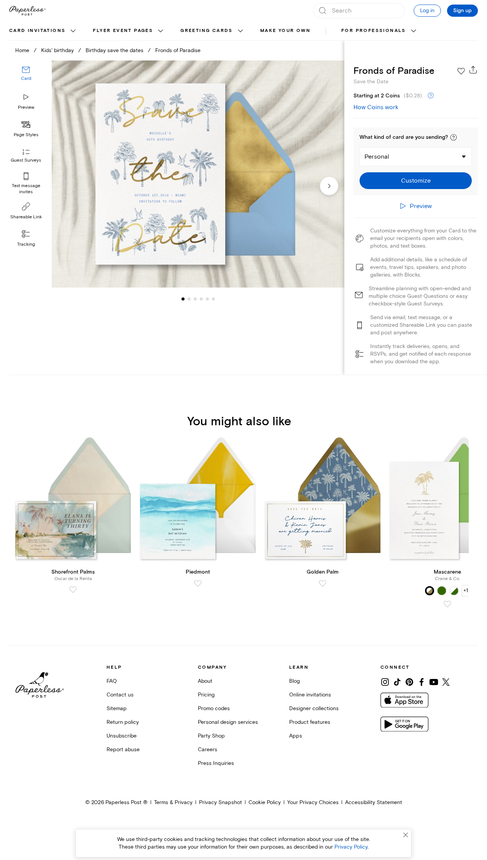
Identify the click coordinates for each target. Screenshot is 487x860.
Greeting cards (206, 30)
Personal (376, 157)
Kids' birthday (57, 50)
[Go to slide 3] (189, 298)
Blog (294, 681)
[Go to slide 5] (201, 298)
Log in (427, 10)
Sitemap (117, 708)
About (205, 681)
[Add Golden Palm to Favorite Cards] (322, 583)
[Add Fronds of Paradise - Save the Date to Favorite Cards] (461, 71)
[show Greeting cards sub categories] (240, 31)
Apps (295, 736)
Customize (416, 180)
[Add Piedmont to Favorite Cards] (197, 583)
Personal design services (228, 722)
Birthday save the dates (114, 50)
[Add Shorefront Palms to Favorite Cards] (73, 589)
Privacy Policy (351, 847)
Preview (26, 107)
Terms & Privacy (173, 802)
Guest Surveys (26, 161)
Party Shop (211, 736)
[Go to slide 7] (213, 298)
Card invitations (37, 30)
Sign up (462, 10)
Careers (207, 749)
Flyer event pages (123, 30)
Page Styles (26, 135)
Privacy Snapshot (220, 802)
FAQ (112, 681)
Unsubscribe (122, 736)
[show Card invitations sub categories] (73, 31)
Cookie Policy (264, 802)
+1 (465, 590)
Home (22, 50)
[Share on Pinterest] (409, 682)
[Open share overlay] (473, 69)
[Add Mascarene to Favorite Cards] (447, 604)
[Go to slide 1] (183, 298)
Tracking (26, 244)
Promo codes (214, 708)
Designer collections (314, 708)
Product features (309, 722)
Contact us (120, 694)
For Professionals (373, 30)
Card (26, 79)
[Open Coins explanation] (430, 96)
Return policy (123, 722)
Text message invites (26, 189)
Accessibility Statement (373, 802)
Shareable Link (26, 217)
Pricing (206, 694)
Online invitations (310, 694)
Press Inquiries (216, 763)
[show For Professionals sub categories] (413, 31)
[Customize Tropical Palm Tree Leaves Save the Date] (197, 174)
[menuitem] (43, 31)
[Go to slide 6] (207, 298)
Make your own (285, 30)
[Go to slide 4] (195, 298)
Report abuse (123, 749)
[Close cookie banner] (405, 834)
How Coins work (375, 107)
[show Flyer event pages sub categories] (160, 31)
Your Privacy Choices (313, 802)
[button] (453, 137)
